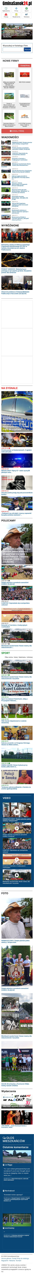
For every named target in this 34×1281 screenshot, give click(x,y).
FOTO (4, 893)
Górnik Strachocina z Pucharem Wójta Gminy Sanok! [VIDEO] (22, 171)
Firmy (16, 11)
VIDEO (7, 798)
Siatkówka (22, 657)
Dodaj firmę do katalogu (20, 1258)
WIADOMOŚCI (10, 137)
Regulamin (4, 1260)
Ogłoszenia (6, 11)
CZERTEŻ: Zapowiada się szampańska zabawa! (19, 153)
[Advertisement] (16, 314)
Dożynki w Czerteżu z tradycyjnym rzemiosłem (19, 159)
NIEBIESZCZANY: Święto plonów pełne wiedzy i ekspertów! (22, 143)
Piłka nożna (9, 657)
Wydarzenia (16, 17)
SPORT (5, 653)
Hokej (16, 657)
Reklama (26, 17)
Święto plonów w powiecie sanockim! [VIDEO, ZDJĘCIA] (21, 148)
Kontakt (18, 1260)
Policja (6, 17)
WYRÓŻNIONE (10, 225)
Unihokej (30, 657)
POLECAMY (8, 520)
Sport (26, 11)
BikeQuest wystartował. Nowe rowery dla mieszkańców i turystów (16, 165)
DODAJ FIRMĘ (17, 131)
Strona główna (6, 1258)
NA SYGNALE (9, 388)
